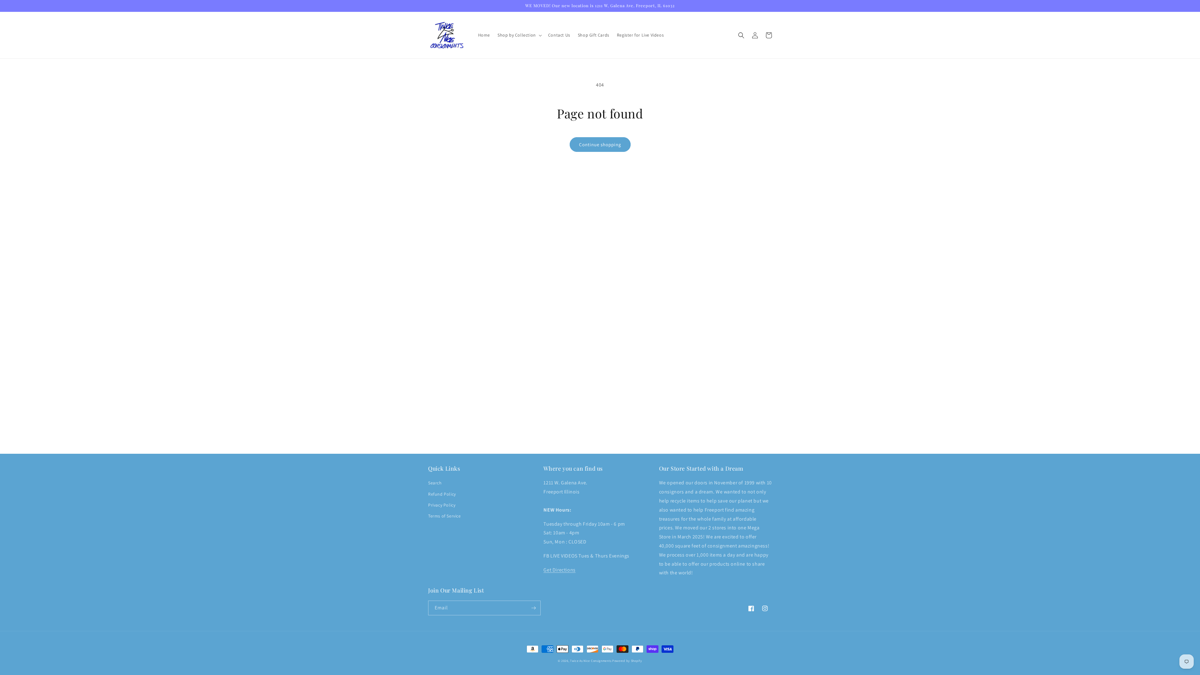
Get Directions (559, 570)
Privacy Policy (441, 505)
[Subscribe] (533, 608)
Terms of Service (444, 516)
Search (435, 483)
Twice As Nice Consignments (590, 661)
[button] (519, 35)
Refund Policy (442, 494)
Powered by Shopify (627, 661)
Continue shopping (600, 145)
